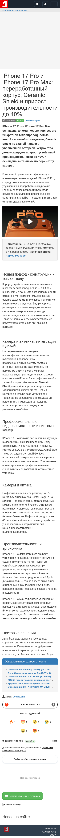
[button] (12, 804)
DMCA (52, 834)
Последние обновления (14, 10)
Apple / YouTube (16, 255)
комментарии (33, 120)
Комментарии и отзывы (24, 796)
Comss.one (19, 696)
